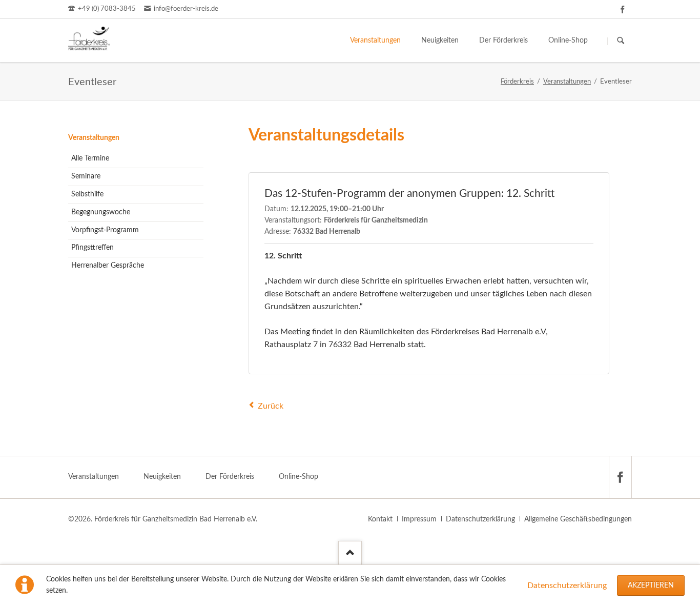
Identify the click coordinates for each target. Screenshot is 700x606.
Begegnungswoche (100, 212)
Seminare (85, 176)
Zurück (270, 406)
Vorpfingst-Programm (105, 230)
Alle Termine (90, 158)
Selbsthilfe (87, 194)
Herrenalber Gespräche (107, 265)
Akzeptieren (651, 585)
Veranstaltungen (93, 138)
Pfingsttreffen (92, 247)
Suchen (620, 41)
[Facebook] (622, 9)
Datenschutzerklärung (567, 585)
